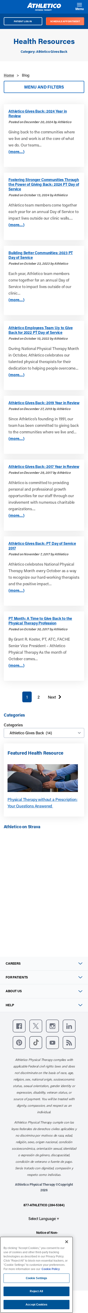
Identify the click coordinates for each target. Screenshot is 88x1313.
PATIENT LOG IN (23, 21)
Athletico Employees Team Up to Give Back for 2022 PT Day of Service (40, 330)
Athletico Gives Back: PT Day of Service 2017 (42, 545)
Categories (13, 724)
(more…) (16, 151)
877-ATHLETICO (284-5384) (43, 1205)
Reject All (36, 1291)
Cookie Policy (51, 1269)
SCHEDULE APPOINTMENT (65, 21)
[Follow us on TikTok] (35, 1042)
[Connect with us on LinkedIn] (69, 1026)
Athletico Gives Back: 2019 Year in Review (43, 402)
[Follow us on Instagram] (52, 1026)
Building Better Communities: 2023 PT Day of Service (40, 255)
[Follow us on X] (35, 1026)
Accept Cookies (36, 1304)
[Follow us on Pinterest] (19, 1042)
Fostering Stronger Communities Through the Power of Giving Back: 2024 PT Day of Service (43, 184)
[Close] (66, 1242)
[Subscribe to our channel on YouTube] (52, 1042)
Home (9, 75)
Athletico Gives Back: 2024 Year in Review (37, 113)
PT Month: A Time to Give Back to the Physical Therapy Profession (40, 620)
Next (52, 698)
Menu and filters (44, 87)
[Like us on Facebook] (19, 1026)
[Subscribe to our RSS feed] (69, 1042)
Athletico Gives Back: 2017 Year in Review (43, 466)
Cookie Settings (36, 1278)
